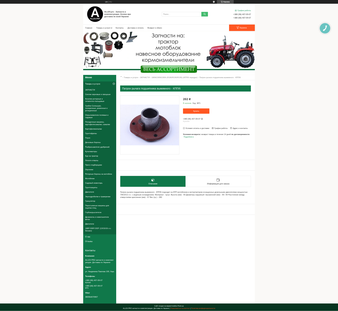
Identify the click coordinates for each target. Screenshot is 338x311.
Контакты (120, 28)
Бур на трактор (91, 156)
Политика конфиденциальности (203, 308)
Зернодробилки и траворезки (97, 196)
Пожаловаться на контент (180, 308)
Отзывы (89, 241)
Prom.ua (181, 306)
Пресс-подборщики (93, 165)
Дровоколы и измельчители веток (97, 218)
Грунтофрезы (91, 133)
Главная (88, 28)
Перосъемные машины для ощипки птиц (97, 206)
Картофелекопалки (93, 129)
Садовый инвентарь (93, 183)
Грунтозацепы (91, 187)
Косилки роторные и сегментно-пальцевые (94, 100)
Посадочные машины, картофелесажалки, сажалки (97, 123)
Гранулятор (90, 201)
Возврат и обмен (154, 28)
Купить (196, 111)
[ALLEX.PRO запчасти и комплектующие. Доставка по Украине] (95, 14)
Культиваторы (91, 151)
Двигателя (89, 192)
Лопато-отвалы (91, 160)
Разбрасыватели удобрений (97, 147)
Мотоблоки (90, 178)
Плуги (87, 138)
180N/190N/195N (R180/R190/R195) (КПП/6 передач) (174, 77)
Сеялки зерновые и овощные (98, 94)
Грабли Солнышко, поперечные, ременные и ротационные (96, 108)
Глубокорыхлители (93, 212)
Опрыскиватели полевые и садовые (96, 116)
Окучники (89, 169)
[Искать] (204, 14)
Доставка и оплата (136, 28)
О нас (87, 237)
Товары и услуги (103, 28)
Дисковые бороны (93, 142)
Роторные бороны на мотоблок (98, 174)
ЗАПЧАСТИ (145, 77)
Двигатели (89, 224)
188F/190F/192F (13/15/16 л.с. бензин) (98, 229)
